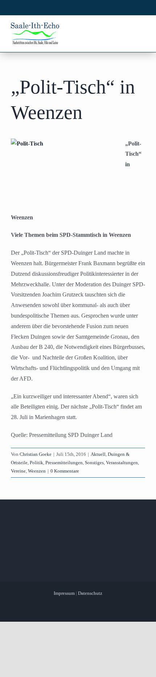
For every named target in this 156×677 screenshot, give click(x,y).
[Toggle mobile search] (127, 28)
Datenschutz (90, 593)
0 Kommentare (64, 471)
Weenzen (37, 471)
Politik (36, 462)
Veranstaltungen (122, 462)
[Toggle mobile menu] (141, 28)
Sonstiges (94, 462)
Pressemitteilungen (64, 462)
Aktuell (98, 454)
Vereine (18, 471)
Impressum (64, 593)
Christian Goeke (36, 454)
